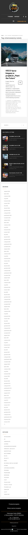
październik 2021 (7, 330)
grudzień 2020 (7, 354)
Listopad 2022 (7, 299)
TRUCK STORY (7, 482)
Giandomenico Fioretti (10, 103)
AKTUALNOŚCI (9, 62)
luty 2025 (6, 234)
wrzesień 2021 (7, 333)
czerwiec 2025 (7, 225)
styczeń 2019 (7, 409)
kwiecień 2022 (7, 316)
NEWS (7, 63)
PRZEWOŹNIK (7, 472)
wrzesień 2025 (7, 217)
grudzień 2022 (7, 297)
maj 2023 (6, 285)
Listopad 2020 (7, 357)
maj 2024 (6, 256)
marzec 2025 (7, 232)
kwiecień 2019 (7, 402)
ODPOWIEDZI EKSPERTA (9, 467)
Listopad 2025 (7, 213)
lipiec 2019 (6, 395)
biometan (9, 100)
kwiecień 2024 (7, 258)
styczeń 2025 (7, 237)
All (12, 62)
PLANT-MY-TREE (8, 111)
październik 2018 (7, 417)
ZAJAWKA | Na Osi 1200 (14, 136)
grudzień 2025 (7, 210)
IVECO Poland (8, 104)
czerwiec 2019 (7, 397)
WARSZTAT (6, 489)
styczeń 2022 (7, 323)
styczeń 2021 (7, 352)
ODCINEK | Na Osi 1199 (14, 154)
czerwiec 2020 (7, 369)
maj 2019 (6, 400)
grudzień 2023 (7, 268)
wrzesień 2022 (7, 304)
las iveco (19, 108)
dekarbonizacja (16, 100)
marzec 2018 (7, 421)
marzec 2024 (7, 261)
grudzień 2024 (7, 239)
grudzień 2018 (7, 412)
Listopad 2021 (7, 328)
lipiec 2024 (6, 251)
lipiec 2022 (6, 309)
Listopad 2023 (7, 270)
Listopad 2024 (7, 241)
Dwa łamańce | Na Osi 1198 (15, 172)
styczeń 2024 (7, 265)
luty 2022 (6, 321)
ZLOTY (5, 492)
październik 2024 (7, 244)
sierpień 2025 (7, 220)
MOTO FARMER (7, 453)
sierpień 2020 (7, 364)
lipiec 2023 (6, 280)
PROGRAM (6, 470)
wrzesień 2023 (7, 275)
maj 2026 (6, 198)
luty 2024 (6, 263)
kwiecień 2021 (7, 345)
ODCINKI (6, 465)
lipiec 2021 (6, 337)
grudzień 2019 (7, 383)
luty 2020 (6, 378)
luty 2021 (6, 349)
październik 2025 (7, 215)
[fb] (23, 16)
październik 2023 (7, 273)
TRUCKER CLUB (7, 487)
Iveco (17, 103)
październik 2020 (7, 359)
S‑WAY (13, 111)
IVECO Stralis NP (14, 108)
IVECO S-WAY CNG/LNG (10, 107)
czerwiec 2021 (7, 340)
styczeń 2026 (7, 208)
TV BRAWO (10, 16)
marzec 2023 (7, 289)
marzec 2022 (7, 318)
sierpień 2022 (7, 306)
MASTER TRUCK (7, 451)
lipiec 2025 (6, 222)
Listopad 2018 (7, 414)
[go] (23, 125)
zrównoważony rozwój (11, 112)
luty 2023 (6, 292)
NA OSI (5, 455)
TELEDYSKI (6, 477)
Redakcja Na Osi (14, 59)
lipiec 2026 (6, 193)
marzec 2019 (7, 405)
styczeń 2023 (7, 294)
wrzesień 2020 (7, 361)
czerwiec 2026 (7, 196)
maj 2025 (6, 227)
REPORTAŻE (6, 475)
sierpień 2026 (7, 191)
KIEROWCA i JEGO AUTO (9, 448)
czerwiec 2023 (7, 282)
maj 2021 (6, 342)
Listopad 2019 (7, 385)
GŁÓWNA (20, 62)
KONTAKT (16, 16)
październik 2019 (7, 388)
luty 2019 (6, 407)
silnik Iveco (16, 111)
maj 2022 (6, 313)
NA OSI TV (6, 458)
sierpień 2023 (7, 277)
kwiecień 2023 (7, 287)
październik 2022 (7, 301)
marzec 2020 (7, 376)
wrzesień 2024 (7, 246)
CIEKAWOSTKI (16, 62)
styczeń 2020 (7, 381)
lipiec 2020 (6, 366)
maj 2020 (6, 371)
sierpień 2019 (7, 393)
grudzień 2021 (7, 325)
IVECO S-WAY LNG (17, 107)
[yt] (26, 16)
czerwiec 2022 (7, 311)
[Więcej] (20, 84)
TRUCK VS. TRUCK (8, 484)
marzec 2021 (7, 347)
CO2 (12, 100)
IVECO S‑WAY (8, 108)
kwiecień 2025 (7, 229)
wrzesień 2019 (7, 390)
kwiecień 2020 (7, 373)
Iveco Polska (14, 104)
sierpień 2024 (7, 249)
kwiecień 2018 (7, 419)
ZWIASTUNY (6, 494)
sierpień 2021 (7, 335)
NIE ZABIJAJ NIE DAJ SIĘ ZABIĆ (11, 463)
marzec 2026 (7, 203)
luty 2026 (6, 205)
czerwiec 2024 (7, 253)
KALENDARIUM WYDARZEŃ (10, 446)
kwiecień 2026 (7, 201)
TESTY (5, 479)
